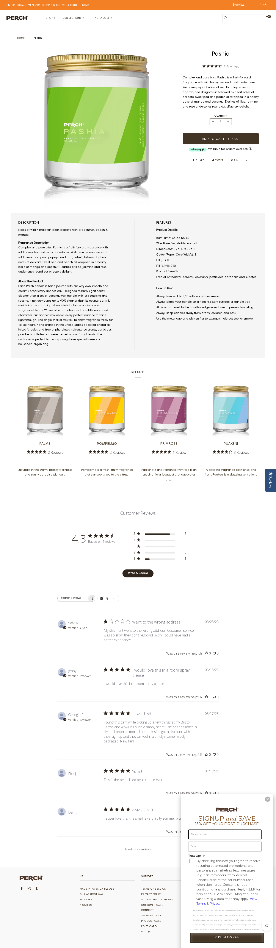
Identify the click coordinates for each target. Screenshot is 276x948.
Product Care (151, 921)
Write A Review (138, 573)
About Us (86, 905)
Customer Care (152, 905)
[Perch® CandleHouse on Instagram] (29, 889)
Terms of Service (153, 889)
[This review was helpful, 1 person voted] (206, 697)
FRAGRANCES (100, 18)
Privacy (215, 904)
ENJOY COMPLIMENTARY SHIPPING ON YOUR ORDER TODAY (48, 5)
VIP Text (146, 932)
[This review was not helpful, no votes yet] (214, 653)
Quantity (221, 116)
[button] (267, 799)
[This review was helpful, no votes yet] (206, 653)
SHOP (49, 18)
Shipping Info (151, 916)
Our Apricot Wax (92, 894)
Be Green (86, 900)
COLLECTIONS (72, 18)
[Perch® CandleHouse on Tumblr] (37, 889)
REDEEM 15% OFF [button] (227, 937)
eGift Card (149, 926)
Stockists (238, 4)
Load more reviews (138, 849)
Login (263, 4)
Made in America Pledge (97, 889)
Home (21, 38)
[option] (96, 127)
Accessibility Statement (158, 900)
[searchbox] (72, 598)
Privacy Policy (151, 894)
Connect (147, 910)
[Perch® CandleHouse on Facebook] (22, 889)
